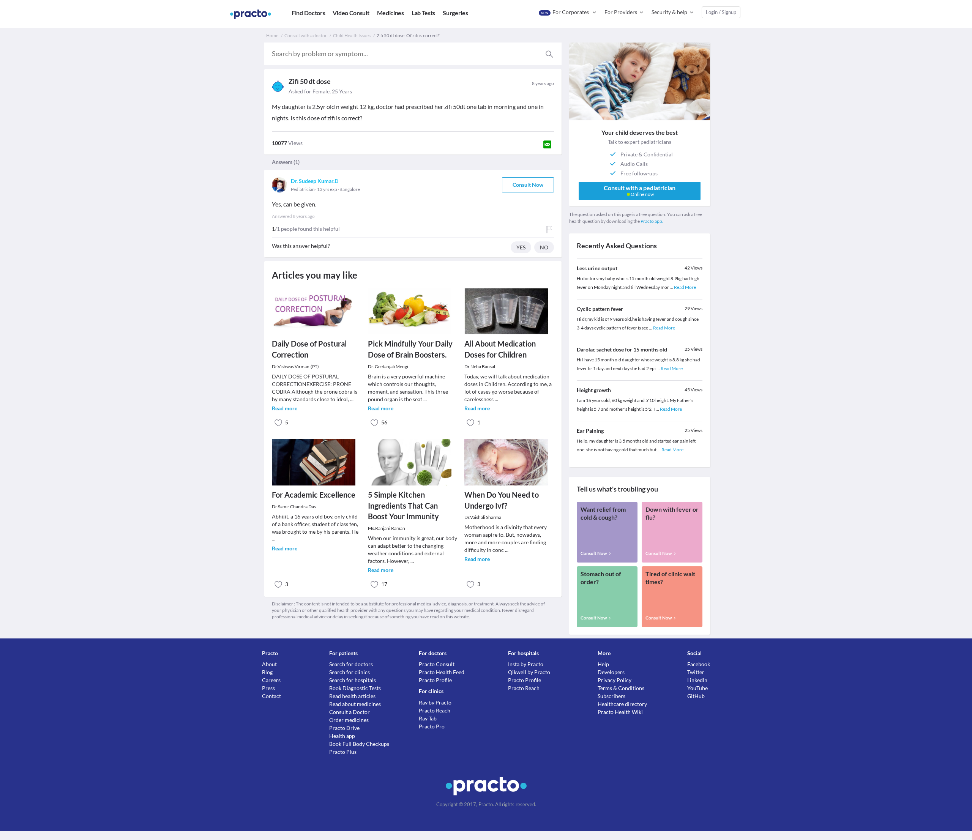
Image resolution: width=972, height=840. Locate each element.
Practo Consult (436, 664)
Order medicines (349, 720)
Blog (267, 672)
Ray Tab (428, 718)
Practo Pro (432, 726)
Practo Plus (343, 752)
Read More (685, 287)
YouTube (697, 688)
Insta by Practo (525, 664)
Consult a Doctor (349, 712)
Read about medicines (355, 704)
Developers (611, 672)
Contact (271, 696)
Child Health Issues (352, 35)
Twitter (695, 672)
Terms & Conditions (621, 688)
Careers (271, 680)
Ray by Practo (435, 702)
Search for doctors (351, 664)
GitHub (696, 696)
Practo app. (652, 221)
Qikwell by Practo (529, 672)
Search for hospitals (352, 680)
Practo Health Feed (441, 672)
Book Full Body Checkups (359, 744)
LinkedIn (697, 680)
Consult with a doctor (305, 35)
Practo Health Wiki (620, 712)
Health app (342, 736)
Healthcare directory (622, 704)
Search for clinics (349, 672)
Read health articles (352, 696)
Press (268, 688)
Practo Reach (434, 710)
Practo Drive (344, 728)
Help (603, 664)
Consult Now (528, 184)
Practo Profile (435, 680)
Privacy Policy (614, 680)
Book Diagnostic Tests (355, 688)
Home (272, 35)
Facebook (698, 664)
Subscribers (611, 696)
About (269, 664)
